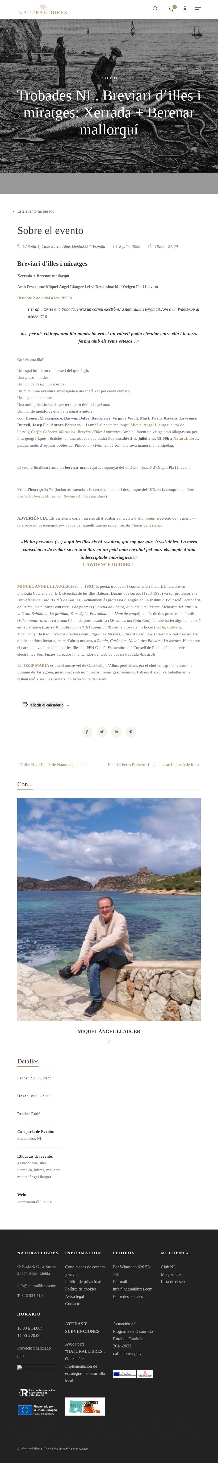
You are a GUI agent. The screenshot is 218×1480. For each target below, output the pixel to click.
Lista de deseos (173, 1281)
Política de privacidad (83, 1281)
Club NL (168, 1267)
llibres (39, 1170)
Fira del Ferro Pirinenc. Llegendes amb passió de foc (153, 764)
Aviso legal (74, 1296)
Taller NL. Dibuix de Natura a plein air (51, 764)
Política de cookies (81, 1289)
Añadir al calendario (47, 705)
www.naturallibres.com (36, 1201)
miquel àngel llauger (34, 1177)
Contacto (72, 1303)
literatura (24, 1170)
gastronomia (27, 1163)
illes (43, 1163)
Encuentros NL (29, 1138)
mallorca (53, 1170)
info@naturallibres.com (132, 1289)
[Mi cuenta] (185, 9)
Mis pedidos (171, 1274)
